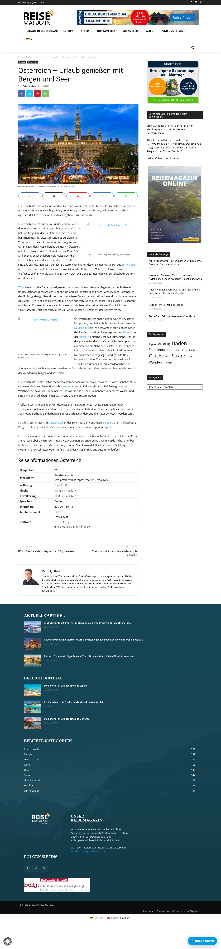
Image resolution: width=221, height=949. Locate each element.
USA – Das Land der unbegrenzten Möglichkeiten (46, 551)
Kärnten (66, 386)
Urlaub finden (202, 941)
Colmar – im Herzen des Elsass (166, 304)
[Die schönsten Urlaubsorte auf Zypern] (32, 690)
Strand (179, 355)
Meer (184, 350)
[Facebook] (191, 2)
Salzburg (108, 422)
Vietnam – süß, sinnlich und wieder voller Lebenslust (115, 553)
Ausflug (164, 344)
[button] (193, 47)
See (167, 357)
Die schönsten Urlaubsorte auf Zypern (65, 685)
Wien (21, 287)
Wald (191, 357)
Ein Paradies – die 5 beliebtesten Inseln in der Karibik (73, 702)
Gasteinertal (56, 422)
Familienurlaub (160, 349)
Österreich (41, 57)
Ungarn (29, 269)
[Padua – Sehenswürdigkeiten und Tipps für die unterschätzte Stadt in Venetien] (32, 661)
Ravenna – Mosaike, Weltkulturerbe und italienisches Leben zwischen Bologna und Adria (175, 277)
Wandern (156, 362)
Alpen (152, 344)
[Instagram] (196, 2)
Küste (177, 350)
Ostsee (156, 356)
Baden (179, 343)
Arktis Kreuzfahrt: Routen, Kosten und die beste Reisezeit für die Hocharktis (175, 263)
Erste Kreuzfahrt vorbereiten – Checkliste (172, 316)
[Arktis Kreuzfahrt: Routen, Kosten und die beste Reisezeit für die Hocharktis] (32, 627)
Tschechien (128, 264)
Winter (169, 363)
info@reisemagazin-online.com (89, 851)
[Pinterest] (37, 93)
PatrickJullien (29, 86)
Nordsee (193, 350)
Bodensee (30, 242)
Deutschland (81, 327)
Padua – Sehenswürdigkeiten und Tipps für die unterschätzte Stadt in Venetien (174, 291)
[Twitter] (201, 2)
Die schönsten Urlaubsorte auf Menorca (67, 719)
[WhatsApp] (45, 93)
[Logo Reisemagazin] (47, 17)
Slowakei (84, 336)
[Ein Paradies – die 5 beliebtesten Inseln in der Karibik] (32, 707)
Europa (29, 57)
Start (20, 57)
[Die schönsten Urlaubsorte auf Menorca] (32, 723)
